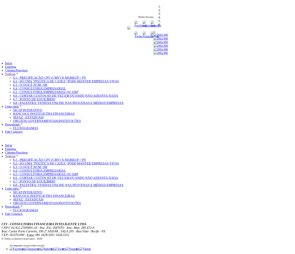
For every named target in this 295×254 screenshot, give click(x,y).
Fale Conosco (13, 131)
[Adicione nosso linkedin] (47, 249)
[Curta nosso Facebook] (17, 249)
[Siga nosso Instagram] (149, 25)
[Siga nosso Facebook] (140, 25)
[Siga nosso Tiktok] (85, 249)
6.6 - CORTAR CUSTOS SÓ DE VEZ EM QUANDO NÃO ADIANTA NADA (65, 95)
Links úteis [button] (12, 106)
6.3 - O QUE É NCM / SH (30, 85)
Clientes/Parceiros (16, 70)
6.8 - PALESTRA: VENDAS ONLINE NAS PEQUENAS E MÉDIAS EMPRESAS (68, 103)
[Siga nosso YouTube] (148, 36)
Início (8, 63)
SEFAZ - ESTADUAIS (28, 117)
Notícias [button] (10, 74)
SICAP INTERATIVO (27, 110)
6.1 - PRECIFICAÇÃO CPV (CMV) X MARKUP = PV (49, 77)
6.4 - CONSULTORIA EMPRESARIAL (39, 88)
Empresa (10, 67)
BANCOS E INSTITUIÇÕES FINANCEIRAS (44, 113)
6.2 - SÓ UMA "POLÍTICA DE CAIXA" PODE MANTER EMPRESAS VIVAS (66, 81)
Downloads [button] (12, 124)
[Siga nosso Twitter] (138, 36)
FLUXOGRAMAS (25, 128)
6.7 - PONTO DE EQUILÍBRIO (34, 99)
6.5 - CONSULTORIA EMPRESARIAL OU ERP (45, 92)
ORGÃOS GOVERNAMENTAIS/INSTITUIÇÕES (47, 121)
